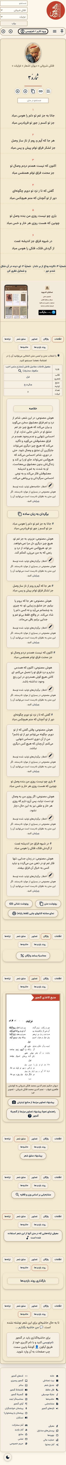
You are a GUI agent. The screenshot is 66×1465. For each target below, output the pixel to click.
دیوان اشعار (30, 66)
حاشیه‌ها (24, 347)
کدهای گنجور (17, 1376)
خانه (52, 1376)
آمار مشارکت (18, 1425)
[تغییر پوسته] (8, 1457)
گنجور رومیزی (17, 1380)
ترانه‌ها (8, 339)
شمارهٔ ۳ (33, 77)
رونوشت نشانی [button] (21, 904)
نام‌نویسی (48, 1342)
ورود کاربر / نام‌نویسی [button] (35, 31)
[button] (62, 31)
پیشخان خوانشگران (14, 1408)
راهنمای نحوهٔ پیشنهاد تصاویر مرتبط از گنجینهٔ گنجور (33, 1114)
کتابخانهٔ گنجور (17, 1390)
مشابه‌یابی (50, 1404)
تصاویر (34, 339)
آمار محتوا (50, 1444)
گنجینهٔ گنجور (17, 1394)
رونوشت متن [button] (50, 904)
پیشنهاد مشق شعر (33, 1156)
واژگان (46, 339)
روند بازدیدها (40, 347)
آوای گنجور (19, 1404)
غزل (28, 377)
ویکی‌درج (28, 384)
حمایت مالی (49, 1440)
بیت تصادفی (49, 1380)
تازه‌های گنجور (48, 1408)
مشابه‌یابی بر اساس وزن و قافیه (35, 1195)
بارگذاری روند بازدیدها (33, 1281)
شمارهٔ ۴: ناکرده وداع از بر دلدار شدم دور (49, 268)
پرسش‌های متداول (46, 1431)
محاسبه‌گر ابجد (16, 1399)
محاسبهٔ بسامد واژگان (35, 956)
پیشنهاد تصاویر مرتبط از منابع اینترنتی (35, 1102)
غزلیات (17, 66)
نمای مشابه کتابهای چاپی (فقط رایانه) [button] (35, 913)
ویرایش (35, 501)
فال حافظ (50, 1390)
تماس (21, 1439)
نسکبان (20, 1418)
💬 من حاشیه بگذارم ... (29, 1327)
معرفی (51, 1426)
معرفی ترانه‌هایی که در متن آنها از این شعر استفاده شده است (33, 1236)
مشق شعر (21, 339)
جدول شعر (49, 1385)
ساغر (21, 1385)
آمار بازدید (19, 1430)
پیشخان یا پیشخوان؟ (14, 1413)
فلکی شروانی (47, 66)
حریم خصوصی (17, 1444)
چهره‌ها (51, 1435)
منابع (21, 1434)
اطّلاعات (57, 339)
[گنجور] (55, 10)
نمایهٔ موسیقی (48, 1394)
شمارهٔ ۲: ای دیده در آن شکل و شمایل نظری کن (16, 268)
